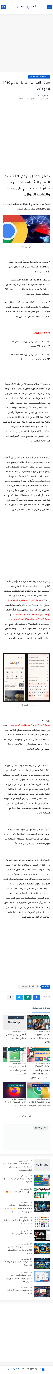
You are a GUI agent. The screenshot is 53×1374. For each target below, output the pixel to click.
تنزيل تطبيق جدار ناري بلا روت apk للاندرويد (17, 1180)
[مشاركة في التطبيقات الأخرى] (10, 997)
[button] (36, 997)
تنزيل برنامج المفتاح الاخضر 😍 (19, 1192)
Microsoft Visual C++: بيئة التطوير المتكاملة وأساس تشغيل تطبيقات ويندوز (17, 1167)
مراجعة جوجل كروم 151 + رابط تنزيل (19, 1292)
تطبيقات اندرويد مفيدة (39, 77)
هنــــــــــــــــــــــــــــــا (27, 359)
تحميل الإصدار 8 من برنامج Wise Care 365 (18, 1263)
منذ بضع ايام (25, 1202)
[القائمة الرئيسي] (49, 7)
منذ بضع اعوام (24, 1176)
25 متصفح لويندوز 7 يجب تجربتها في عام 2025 (18, 1222)
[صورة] (42, 1165)
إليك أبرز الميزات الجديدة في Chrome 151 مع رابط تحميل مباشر (20, 1250)
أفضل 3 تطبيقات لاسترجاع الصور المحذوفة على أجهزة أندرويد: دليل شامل (40, 1072)
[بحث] (3, 7)
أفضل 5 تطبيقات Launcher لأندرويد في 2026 (39, 1039)
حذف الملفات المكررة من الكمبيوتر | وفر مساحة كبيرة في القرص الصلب (18, 1278)
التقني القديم (26, 7)
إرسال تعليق (40, 1128)
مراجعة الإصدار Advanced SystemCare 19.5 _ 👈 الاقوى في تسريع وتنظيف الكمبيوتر (18, 1208)
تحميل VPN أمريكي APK (22, 1234)
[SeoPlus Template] (43, 1369)
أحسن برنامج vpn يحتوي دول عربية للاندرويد (17, 1070)
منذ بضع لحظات (42, 1031)
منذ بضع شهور (24, 1161)
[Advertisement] (26, 43)
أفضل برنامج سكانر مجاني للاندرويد (16, 1037)
